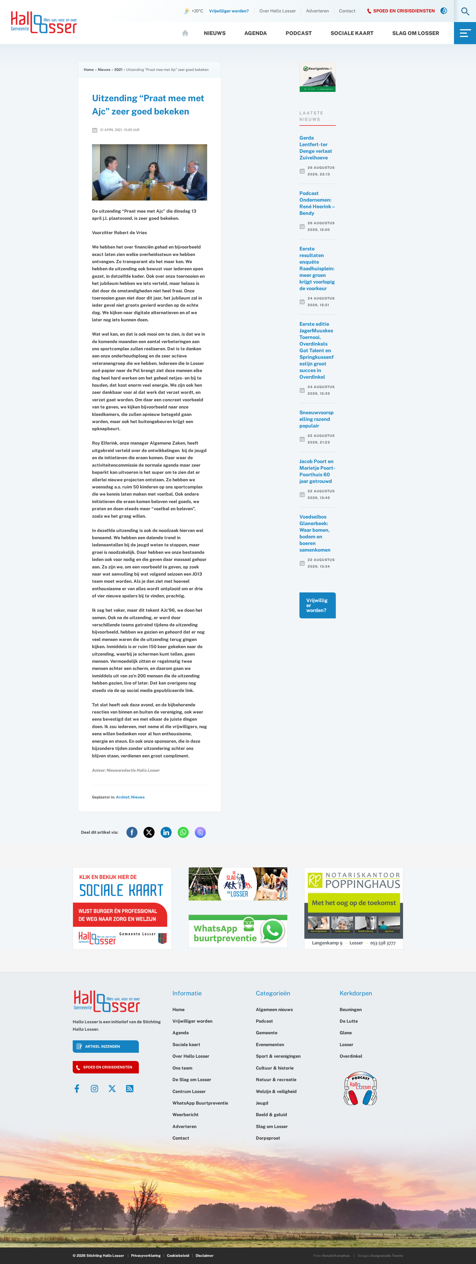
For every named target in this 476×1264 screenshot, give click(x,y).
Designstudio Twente (386, 1256)
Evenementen (270, 1044)
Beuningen (351, 1009)
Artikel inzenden (102, 1046)
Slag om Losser (415, 33)
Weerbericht (185, 1114)
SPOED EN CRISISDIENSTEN (404, 11)
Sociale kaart (352, 33)
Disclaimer (204, 1256)
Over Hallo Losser (277, 11)
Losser (346, 1044)
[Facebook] (77, 1088)
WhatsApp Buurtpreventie (200, 1103)
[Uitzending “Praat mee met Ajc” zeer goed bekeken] (149, 172)
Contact (347, 11)
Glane (346, 1032)
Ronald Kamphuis (336, 1256)
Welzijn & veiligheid (276, 1091)
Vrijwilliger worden (192, 1021)
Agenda (255, 33)
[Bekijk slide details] (317, 77)
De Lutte (349, 1021)
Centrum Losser (189, 1091)
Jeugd (262, 1103)
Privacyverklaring (146, 1256)
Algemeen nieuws (274, 1009)
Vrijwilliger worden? (317, 605)
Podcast (299, 33)
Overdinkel (351, 1056)
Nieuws (215, 33)
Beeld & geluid (271, 1114)
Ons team (182, 1068)
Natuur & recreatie (276, 1079)
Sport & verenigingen (278, 1056)
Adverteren (317, 11)
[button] (465, 12)
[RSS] (130, 1088)
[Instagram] (94, 1088)
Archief (122, 797)
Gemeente (266, 1032)
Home (187, 33)
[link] (443, 11)
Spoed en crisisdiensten (107, 1067)
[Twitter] (112, 1088)
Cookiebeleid (178, 1256)
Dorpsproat (268, 1138)
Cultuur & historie (275, 1068)
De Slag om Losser (191, 1079)
